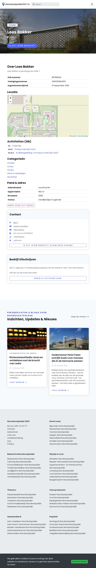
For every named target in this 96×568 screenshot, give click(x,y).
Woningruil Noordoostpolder (62, 521)
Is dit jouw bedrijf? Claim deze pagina (48, 245)
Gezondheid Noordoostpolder (63, 438)
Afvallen (12, 25)
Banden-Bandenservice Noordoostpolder (26, 527)
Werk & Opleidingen (16, 173)
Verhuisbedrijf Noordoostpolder (21, 476)
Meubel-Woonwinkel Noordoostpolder (67, 461)
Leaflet (73, 136)
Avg (9, 441)
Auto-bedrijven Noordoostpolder (22, 521)
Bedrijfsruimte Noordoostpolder (63, 530)
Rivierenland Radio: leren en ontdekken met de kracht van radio (26, 360)
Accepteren (79, 562)
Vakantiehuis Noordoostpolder (63, 476)
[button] (48, 116)
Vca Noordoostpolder (59, 497)
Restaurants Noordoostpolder (21, 458)
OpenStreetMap (83, 136)
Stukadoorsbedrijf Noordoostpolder (23, 473)
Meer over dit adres (21, 205)
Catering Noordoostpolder (19, 461)
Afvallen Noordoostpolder (61, 441)
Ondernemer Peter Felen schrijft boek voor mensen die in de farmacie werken (67, 358)
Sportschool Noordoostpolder (63, 506)
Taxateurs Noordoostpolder (20, 500)
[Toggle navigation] (92, 4)
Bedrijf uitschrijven (48, 278)
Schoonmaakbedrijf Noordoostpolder (24, 503)
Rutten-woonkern (21, 226)
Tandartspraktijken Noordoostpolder (24, 467)
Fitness (10, 170)
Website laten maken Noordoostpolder (67, 503)
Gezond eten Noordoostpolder (63, 444)
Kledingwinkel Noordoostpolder (63, 500)
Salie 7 (12, 37)
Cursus (10, 166)
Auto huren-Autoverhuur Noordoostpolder (26, 524)
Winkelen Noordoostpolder (61, 458)
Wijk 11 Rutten (19, 230)
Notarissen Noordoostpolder (20, 497)
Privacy (10, 444)
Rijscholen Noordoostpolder (62, 426)
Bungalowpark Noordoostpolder (64, 479)
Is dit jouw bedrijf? (22, 46)
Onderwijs (16, 145)
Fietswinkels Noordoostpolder (63, 429)
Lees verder (17, 382)
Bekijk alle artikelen (78, 317)
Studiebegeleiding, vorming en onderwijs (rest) (37, 152)
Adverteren (12, 432)
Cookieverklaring (15, 438)
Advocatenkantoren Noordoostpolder (24, 530)
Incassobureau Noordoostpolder (64, 527)
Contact (11, 429)
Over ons (11, 435)
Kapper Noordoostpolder (61, 435)
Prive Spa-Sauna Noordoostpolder (65, 524)
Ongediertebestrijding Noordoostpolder (67, 533)
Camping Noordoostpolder (61, 470)
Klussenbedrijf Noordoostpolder (21, 494)
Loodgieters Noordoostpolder (20, 470)
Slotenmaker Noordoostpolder (21, 533)
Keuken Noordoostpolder (60, 494)
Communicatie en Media (23, 353)
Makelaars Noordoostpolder (20, 506)
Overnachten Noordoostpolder (63, 473)
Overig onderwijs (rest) (25, 149)
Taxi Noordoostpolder (59, 432)
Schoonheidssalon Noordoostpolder (23, 464)
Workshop (12, 177)
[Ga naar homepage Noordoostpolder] (15, 4)
